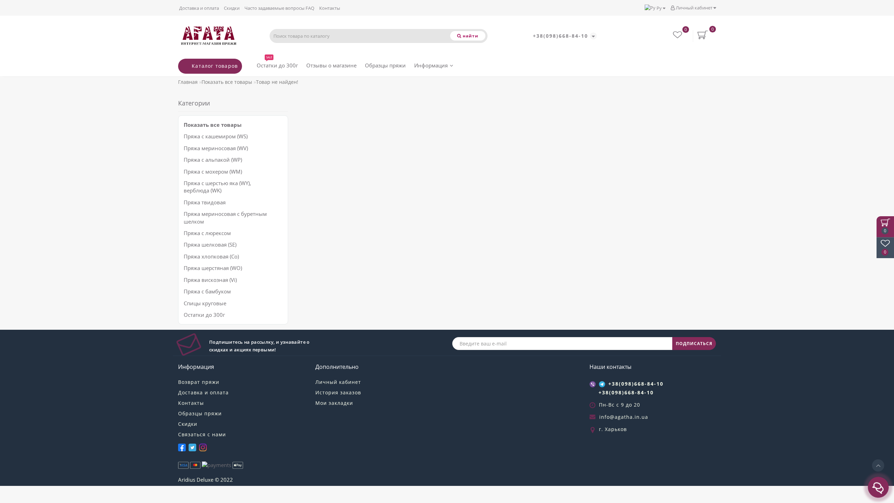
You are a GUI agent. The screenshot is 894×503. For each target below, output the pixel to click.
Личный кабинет (694, 8)
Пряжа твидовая (205, 202)
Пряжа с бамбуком (207, 291)
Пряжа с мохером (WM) (213, 171)
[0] (678, 36)
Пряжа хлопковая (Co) (211, 256)
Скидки (232, 8)
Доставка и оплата (199, 8)
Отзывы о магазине (331, 65)
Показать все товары (226, 82)
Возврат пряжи (198, 382)
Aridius (186, 479)
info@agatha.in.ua (623, 417)
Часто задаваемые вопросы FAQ (279, 8)
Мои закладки (334, 403)
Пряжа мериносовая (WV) (216, 148)
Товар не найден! (277, 82)
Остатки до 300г (277, 64)
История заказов (338, 392)
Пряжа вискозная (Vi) (210, 279)
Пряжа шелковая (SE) (210, 244)
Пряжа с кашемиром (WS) (216, 136)
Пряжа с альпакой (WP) (213, 159)
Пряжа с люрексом (207, 232)
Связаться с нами (202, 434)
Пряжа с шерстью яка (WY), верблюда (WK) (217, 187)
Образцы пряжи (385, 65)
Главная (188, 82)
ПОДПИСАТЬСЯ (694, 344)
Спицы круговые (205, 303)
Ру (659, 8)
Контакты (329, 8)
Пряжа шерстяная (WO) (213, 267)
